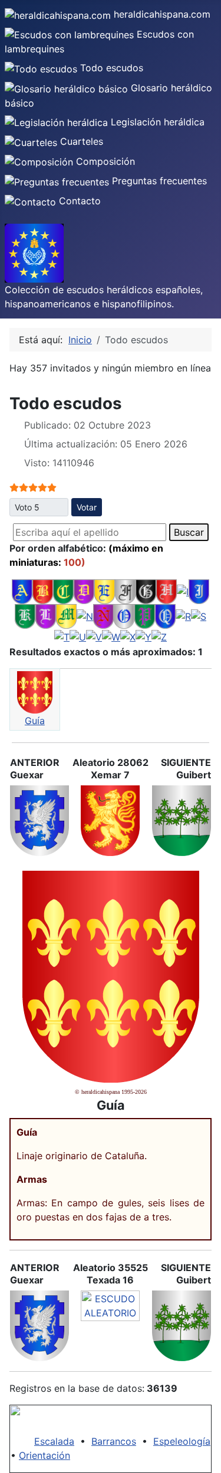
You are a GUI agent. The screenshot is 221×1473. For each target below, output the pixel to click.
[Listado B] (42, 590)
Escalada (54, 1441)
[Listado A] (22, 590)
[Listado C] (63, 590)
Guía (35, 720)
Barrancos (113, 1441)
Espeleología (181, 1441)
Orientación (44, 1455)
